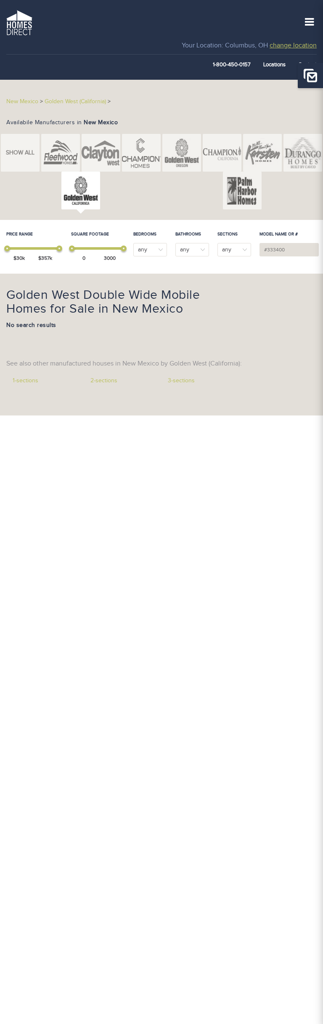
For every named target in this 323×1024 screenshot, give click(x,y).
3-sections (181, 380)
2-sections (103, 380)
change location (293, 46)
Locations (274, 64)
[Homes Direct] (19, 21)
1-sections (25, 380)
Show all (20, 152)
